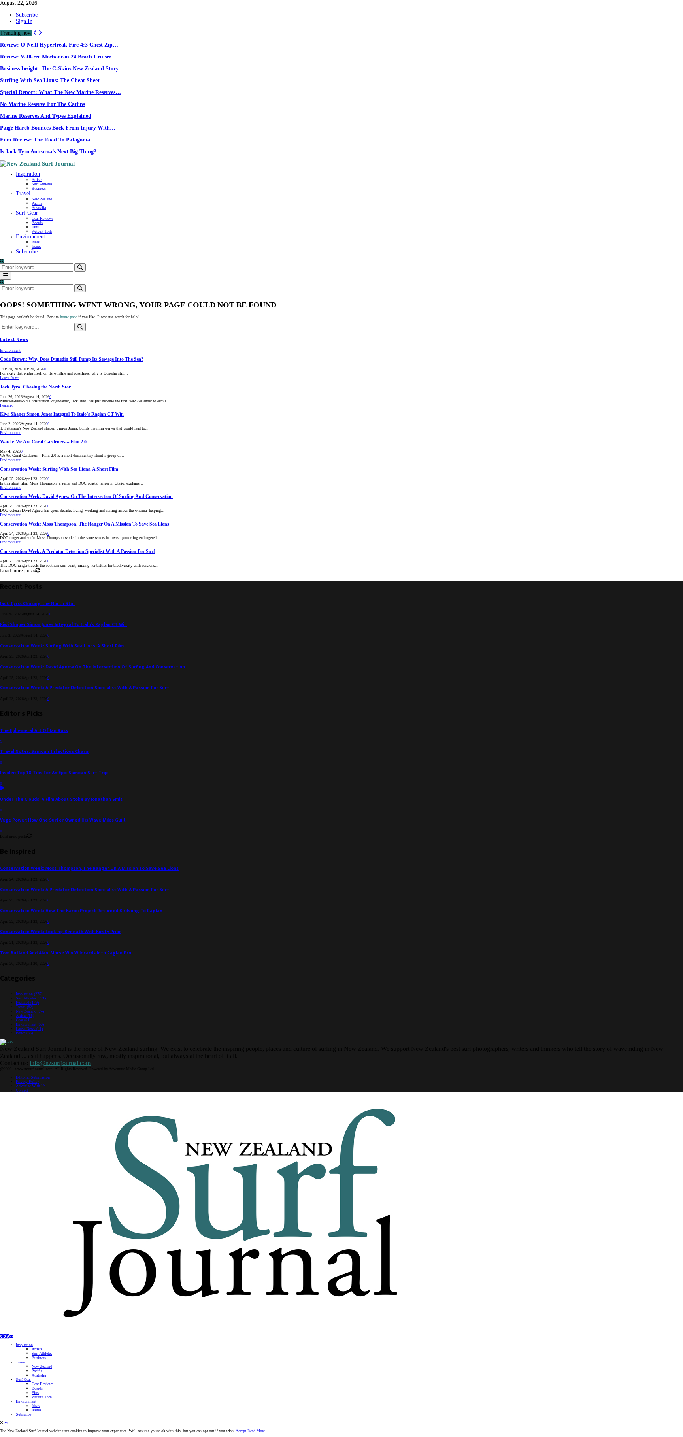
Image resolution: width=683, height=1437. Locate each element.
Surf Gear (27, 213)
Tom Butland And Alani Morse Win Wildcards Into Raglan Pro (65, 953)
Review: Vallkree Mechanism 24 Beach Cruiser (55, 57)
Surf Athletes (42, 184)
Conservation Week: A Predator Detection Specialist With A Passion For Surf (77, 551)
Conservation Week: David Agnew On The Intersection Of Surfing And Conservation (86, 496)
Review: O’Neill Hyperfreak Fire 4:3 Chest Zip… (59, 45)
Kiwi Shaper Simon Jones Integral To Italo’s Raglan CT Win (62, 414)
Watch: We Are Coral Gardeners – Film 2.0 (43, 442)
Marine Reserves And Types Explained (45, 116)
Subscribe (27, 15)
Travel (23, 193)
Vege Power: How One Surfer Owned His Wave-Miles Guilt (63, 820)
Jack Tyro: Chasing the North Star (35, 387)
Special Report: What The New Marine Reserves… (60, 92)
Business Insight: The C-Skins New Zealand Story (59, 69)
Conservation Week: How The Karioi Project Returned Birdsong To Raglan (81, 911)
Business (39, 188)
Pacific (37, 203)
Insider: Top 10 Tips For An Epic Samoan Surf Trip (54, 773)
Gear (23, 1020)
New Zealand (42, 199)
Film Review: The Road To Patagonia (45, 140)
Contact (22, 1090)
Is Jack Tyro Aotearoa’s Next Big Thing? (48, 152)
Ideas (36, 242)
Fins (35, 227)
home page (68, 317)
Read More (256, 1431)
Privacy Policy (27, 1081)
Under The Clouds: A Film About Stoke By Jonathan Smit (61, 799)
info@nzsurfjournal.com (60, 1063)
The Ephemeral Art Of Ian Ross (34, 730)
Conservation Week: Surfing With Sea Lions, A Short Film (59, 469)
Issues (36, 246)
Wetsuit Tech (42, 231)
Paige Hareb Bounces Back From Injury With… (57, 128)
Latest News (14, 339)
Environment (30, 237)
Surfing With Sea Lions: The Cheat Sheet (50, 80)
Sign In (24, 21)
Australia (39, 208)
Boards (37, 223)
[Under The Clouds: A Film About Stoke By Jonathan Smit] (2, 788)
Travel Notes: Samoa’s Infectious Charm (44, 751)
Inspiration (28, 174)
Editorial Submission (33, 1077)
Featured (6, 405)
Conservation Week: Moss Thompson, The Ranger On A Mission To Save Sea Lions (84, 524)
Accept (241, 1431)
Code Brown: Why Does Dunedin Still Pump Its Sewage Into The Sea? (71, 359)
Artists (37, 179)
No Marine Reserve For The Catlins (42, 104)
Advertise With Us (30, 1086)
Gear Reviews (42, 218)
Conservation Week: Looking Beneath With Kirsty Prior (60, 931)
